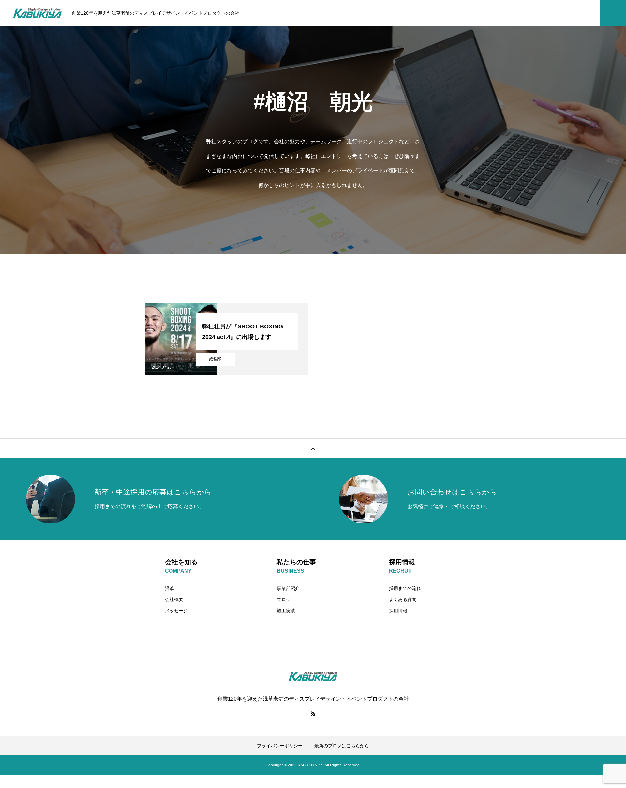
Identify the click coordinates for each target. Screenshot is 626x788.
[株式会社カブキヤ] (37, 13)
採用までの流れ (405, 588)
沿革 (169, 588)
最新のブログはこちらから (341, 745)
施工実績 (286, 610)
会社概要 (174, 599)
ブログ (284, 599)
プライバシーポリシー (280, 745)
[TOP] (313, 448)
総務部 (215, 359)
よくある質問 (402, 599)
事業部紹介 (288, 588)
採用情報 (398, 610)
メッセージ (176, 610)
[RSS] (313, 713)
